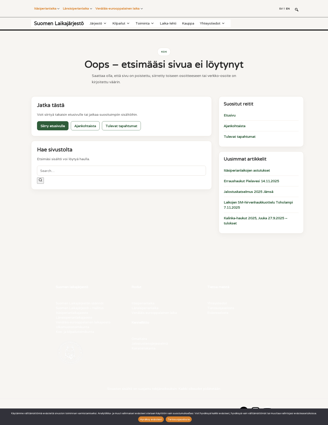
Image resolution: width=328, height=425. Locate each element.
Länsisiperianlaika (76, 8)
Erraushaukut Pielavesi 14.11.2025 (251, 181)
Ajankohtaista (85, 126)
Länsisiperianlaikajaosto (74, 317)
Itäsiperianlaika (45, 8)
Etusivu (230, 115)
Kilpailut (118, 23)
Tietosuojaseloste (220, 308)
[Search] (40, 180)
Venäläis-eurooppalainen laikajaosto (83, 322)
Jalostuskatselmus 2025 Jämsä (248, 191)
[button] (296, 10)
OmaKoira (139, 338)
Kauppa (188, 23)
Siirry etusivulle (53, 126)
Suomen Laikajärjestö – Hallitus (80, 308)
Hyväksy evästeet (151, 419)
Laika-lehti (168, 23)
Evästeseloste (218, 312)
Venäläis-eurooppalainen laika (117, 8)
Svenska (281, 8)
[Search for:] (121, 171)
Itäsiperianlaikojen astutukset (247, 170)
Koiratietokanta (143, 348)
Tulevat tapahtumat (121, 126)
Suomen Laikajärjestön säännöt (80, 303)
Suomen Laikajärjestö (59, 23)
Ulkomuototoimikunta (72, 327)
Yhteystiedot (210, 23)
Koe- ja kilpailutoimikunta (75, 331)
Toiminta (143, 23)
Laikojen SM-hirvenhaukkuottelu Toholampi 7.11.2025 (258, 205)
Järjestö (96, 23)
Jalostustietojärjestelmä (150, 343)
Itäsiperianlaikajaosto (72, 312)
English (287, 8)
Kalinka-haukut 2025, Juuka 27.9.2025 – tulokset (255, 220)
